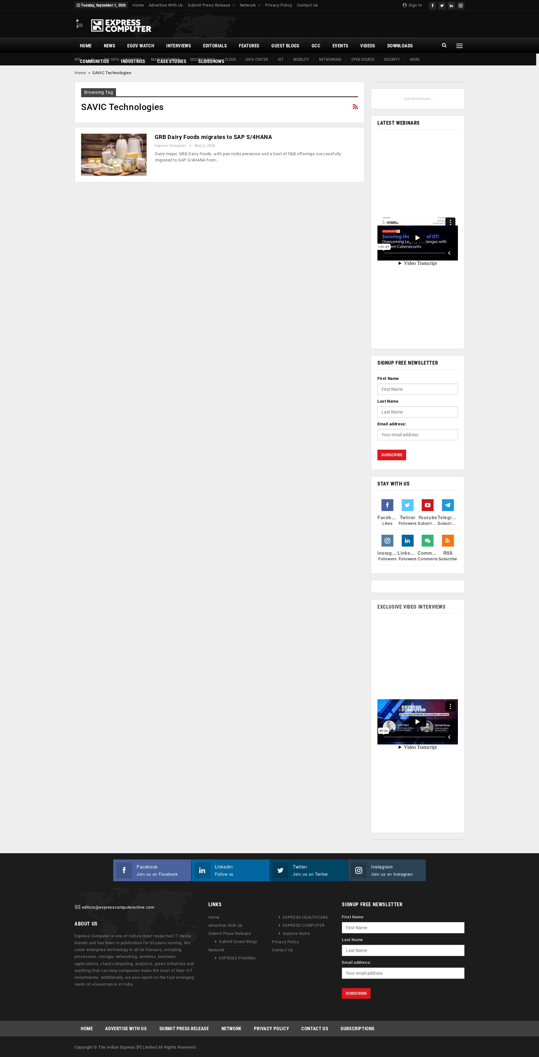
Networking (330, 59)
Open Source (362, 59)
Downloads (400, 46)
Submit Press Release (209, 5)
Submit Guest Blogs (238, 941)
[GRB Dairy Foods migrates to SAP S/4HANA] (114, 154)
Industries (133, 61)
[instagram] (460, 5)
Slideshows (211, 61)
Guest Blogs (285, 46)
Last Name (387, 401)
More (415, 59)
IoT (281, 59)
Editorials (215, 46)
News (109, 46)
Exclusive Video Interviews (411, 607)
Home (138, 5)
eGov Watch (140, 46)
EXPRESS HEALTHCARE (305, 917)
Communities (94, 61)
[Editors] (78, 907)
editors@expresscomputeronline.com (118, 907)
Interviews (178, 46)
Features (249, 46)
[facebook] (432, 5)
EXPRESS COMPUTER (304, 925)
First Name (388, 378)
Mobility (301, 59)
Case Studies (171, 61)
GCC (316, 46)
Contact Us (307, 5)
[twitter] (442, 5)
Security (392, 59)
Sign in (414, 5)
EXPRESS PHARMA (237, 958)
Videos (367, 46)
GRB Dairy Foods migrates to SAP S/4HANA (213, 137)
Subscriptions (358, 1028)
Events (340, 46)
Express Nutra (296, 933)
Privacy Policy (278, 5)
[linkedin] (451, 5)
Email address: (391, 424)
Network (248, 5)
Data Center (256, 59)
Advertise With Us (166, 5)
